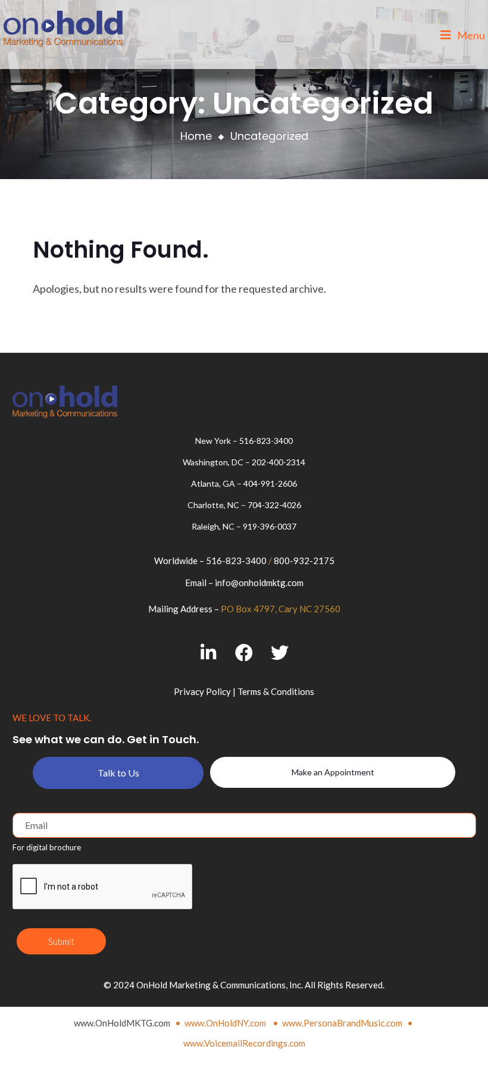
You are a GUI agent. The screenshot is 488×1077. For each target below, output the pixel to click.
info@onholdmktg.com (259, 582)
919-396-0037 (269, 526)
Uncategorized (269, 136)
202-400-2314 (278, 462)
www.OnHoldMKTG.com (122, 1022)
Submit (61, 941)
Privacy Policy (202, 691)
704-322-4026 (274, 505)
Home (196, 136)
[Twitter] (280, 653)
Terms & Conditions (275, 691)
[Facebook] (244, 653)
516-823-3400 (266, 441)
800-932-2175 (304, 560)
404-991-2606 (270, 483)
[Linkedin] (208, 653)
